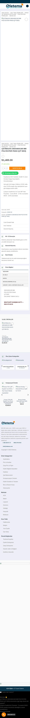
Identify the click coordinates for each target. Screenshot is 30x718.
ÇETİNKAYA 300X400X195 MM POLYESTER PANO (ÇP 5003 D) (7, 339)
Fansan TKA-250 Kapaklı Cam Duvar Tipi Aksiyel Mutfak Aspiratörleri (8, 402)
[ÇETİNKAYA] (6, 204)
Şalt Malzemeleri (16, 12)
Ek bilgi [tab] (5, 274)
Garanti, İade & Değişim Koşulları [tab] (13, 285)
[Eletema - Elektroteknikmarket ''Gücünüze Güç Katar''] (14, 6)
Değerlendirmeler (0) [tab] (9, 281)
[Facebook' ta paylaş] (4, 219)
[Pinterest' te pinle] (10, 219)
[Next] (28, 366)
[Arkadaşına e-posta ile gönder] (8, 219)
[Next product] (3, 156)
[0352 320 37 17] (4, 714)
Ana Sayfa (5, 12)
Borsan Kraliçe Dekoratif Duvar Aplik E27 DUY (22, 401)
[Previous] (2, 366)
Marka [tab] (5, 278)
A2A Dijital (9, 688)
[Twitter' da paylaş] (6, 219)
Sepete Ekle (17, 168)
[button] (2, 6)
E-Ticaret (16, 688)
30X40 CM (12, 16)
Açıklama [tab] (5, 271)
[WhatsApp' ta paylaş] (2, 219)
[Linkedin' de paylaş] (12, 219)
